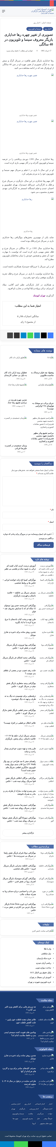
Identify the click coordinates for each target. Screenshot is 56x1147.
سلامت (30, 1114)
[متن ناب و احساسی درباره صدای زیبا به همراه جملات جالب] (46, 895)
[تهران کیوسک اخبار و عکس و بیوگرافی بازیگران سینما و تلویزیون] (42, 11)
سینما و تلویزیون (34, 29)
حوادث (50, 1114)
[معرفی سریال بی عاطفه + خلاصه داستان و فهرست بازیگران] (46, 596)
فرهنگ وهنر (48, 1119)
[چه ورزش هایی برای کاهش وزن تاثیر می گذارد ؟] (46, 1010)
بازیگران (22, 1109)
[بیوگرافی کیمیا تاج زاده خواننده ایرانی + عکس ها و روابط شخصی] (46, 583)
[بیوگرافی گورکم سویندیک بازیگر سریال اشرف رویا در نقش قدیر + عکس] (46, 882)
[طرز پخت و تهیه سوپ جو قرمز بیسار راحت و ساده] (46, 752)
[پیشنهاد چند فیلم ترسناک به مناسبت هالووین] (41, 363)
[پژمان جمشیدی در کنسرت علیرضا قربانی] (14, 430)
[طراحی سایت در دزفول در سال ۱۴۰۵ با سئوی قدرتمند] (46, 1085)
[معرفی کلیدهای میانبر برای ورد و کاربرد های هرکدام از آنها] (46, 1072)
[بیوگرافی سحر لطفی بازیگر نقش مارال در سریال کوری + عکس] (46, 714)
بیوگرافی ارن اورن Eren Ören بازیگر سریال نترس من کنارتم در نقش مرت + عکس (19, 907)
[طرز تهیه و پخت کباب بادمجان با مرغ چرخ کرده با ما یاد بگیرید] (46, 623)
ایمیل (51, 522)
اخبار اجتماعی (40, 1104)
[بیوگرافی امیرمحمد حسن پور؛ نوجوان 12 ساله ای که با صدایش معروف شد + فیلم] (46, 609)
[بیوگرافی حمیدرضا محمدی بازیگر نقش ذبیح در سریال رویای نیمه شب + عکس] (46, 809)
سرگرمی (40, 1114)
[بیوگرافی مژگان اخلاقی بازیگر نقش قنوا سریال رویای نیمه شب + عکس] (46, 782)
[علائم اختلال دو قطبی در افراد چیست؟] (46, 726)
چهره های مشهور (46, 1123)
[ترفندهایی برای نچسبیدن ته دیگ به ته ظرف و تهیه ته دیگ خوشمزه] (46, 701)
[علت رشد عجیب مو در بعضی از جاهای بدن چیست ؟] (46, 674)
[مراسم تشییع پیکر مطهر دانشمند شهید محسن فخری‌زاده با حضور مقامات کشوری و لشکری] (41, 423)
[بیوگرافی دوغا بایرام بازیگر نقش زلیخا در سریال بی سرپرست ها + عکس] (46, 856)
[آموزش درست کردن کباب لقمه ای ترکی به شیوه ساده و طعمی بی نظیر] (46, 570)
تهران (13, 1109)
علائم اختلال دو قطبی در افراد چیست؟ (20, 723)
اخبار (50, 1104)
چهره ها (15, 1119)
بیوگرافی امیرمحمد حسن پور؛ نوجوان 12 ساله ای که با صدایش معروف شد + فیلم (19, 608)
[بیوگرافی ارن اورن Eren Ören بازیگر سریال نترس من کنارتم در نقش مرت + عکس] (46, 908)
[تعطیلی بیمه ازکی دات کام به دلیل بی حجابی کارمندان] (14, 363)
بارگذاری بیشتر (28, 833)
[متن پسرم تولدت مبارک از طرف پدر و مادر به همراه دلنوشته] (46, 795)
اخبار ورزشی (34, 1109)
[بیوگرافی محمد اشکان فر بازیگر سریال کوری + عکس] (46, 661)
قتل (38, 1119)
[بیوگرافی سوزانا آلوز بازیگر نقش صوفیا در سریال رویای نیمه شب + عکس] (46, 821)
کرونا (34, 1123)
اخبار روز (36, 23)
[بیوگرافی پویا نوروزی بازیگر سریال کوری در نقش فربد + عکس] (46, 648)
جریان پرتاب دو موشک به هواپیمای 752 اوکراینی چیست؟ (43, 406)
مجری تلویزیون (27, 1119)
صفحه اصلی (47, 23)
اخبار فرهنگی (47, 1109)
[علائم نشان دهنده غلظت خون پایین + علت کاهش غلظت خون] (46, 1023)
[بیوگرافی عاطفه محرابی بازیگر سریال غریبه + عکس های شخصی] (46, 869)
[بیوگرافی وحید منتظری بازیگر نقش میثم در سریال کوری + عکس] (46, 687)
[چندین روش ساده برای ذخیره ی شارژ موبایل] (46, 636)
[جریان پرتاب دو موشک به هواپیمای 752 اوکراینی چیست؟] (41, 391)
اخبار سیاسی (15, 1104)
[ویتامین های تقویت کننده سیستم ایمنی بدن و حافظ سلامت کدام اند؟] (46, 1037)
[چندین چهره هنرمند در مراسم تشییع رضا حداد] (14, 390)
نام (52, 510)
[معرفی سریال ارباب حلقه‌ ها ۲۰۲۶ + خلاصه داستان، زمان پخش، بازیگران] (46, 739)
